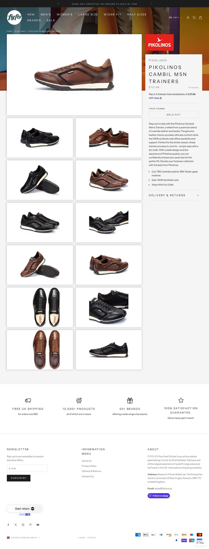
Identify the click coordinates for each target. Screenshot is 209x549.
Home (9, 31)
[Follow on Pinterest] (30, 524)
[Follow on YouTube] (37, 524)
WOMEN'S (65, 14)
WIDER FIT (113, 14)
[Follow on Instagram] (23, 524)
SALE (51, 20)
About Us (86, 460)
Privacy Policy (89, 466)
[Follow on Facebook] (8, 524)
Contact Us (88, 476)
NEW (31, 14)
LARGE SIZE (88, 14)
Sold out (174, 114)
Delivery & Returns (91, 471)
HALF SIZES (137, 14)
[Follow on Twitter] (15, 524)
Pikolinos (20, 31)
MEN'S (46, 14)
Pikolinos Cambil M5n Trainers (44, 31)
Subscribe (18, 478)
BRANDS (34, 20)
